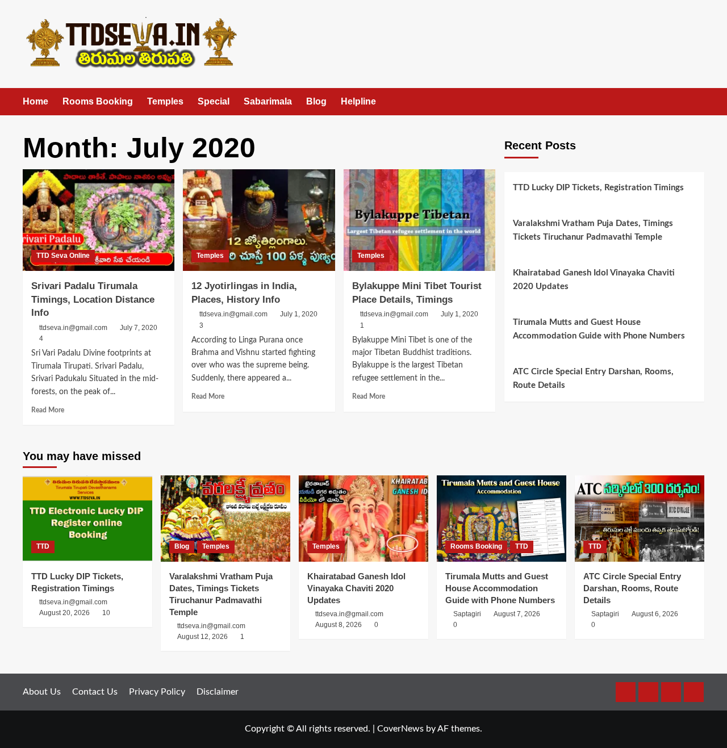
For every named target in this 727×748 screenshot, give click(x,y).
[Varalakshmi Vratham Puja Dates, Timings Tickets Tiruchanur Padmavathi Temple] (225, 518)
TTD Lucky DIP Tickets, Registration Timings (598, 187)
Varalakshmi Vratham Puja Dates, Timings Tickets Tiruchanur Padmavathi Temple (593, 230)
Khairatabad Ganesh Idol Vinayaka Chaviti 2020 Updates (594, 280)
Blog (316, 101)
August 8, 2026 (338, 625)
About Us (42, 691)
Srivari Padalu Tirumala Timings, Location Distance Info (92, 300)
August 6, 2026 (655, 614)
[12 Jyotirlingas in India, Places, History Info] (259, 219)
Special (213, 101)
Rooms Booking (97, 101)
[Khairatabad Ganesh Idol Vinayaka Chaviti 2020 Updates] (363, 518)
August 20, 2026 (64, 613)
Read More (47, 410)
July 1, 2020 (298, 314)
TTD (42, 546)
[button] (697, 102)
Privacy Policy (157, 691)
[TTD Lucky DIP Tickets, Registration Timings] (87, 518)
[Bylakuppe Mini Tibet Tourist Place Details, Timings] (419, 219)
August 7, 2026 (517, 614)
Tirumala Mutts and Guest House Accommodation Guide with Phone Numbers (599, 329)
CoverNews (400, 728)
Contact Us (95, 691)
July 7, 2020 (138, 328)
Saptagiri (467, 614)
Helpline (358, 101)
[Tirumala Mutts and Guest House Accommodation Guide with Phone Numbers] (501, 518)
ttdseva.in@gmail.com (73, 328)
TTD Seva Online (63, 256)
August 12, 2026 (202, 637)
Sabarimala (268, 101)
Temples (165, 101)
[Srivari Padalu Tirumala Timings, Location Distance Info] (98, 219)
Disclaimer (218, 691)
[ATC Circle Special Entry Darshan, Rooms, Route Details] (639, 518)
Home (35, 101)
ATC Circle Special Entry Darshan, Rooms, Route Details (593, 378)
